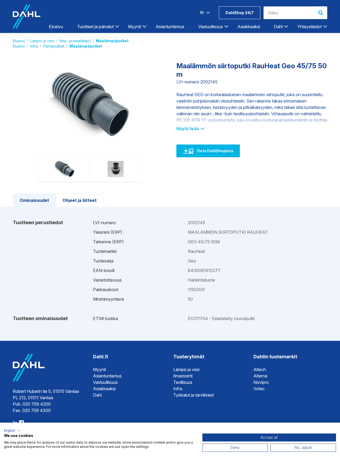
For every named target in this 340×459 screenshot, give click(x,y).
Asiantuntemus (170, 26)
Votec (259, 388)
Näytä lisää (188, 128)
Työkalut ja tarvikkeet (193, 395)
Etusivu (56, 26)
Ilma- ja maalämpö (75, 41)
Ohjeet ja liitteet (79, 200)
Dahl (97, 395)
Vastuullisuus (105, 382)
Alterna (260, 376)
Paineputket (53, 46)
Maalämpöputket (112, 41)
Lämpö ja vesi (42, 41)
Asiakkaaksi (248, 26)
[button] (12, 431)
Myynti (99, 369)
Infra (34, 46)
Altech (259, 369)
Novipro (261, 382)
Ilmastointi (183, 376)
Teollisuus (182, 382)
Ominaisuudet (34, 200)
